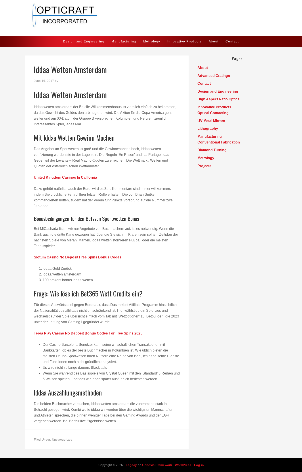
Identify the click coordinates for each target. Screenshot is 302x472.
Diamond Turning (212, 150)
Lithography (207, 128)
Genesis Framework (157, 465)
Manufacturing (209, 136)
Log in (199, 465)
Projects (204, 166)
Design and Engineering (217, 91)
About (202, 68)
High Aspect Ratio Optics (218, 99)
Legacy (131, 465)
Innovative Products (214, 107)
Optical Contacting (213, 113)
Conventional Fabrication (218, 142)
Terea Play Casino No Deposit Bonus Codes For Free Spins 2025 (88, 333)
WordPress (183, 465)
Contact (204, 83)
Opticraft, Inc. (151, 18)
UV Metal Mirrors (211, 121)
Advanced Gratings (213, 76)
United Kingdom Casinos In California (65, 177)
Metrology (205, 158)
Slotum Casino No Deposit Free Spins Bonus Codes (77, 257)
